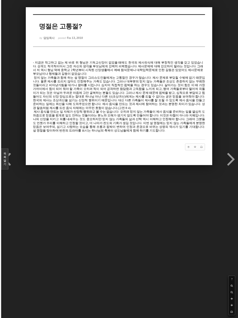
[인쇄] (231, 311)
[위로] (231, 298)
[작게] (231, 292)
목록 (4, 159)
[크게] (231, 285)
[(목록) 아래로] (231, 305)
